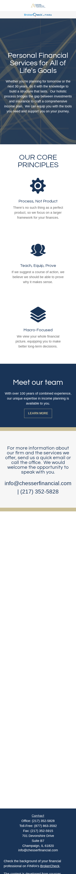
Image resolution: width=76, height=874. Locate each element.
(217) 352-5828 (43, 821)
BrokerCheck (49, 866)
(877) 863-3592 (45, 826)
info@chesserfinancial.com (38, 850)
